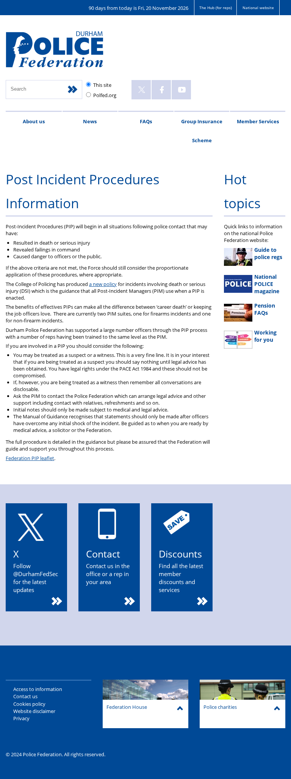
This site (102, 85)
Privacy (21, 718)
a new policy (103, 284)
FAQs (146, 121)
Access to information (37, 689)
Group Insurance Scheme (201, 131)
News (90, 121)
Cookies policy (29, 703)
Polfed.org (104, 95)
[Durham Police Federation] (63, 52)
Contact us (25, 696)
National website (258, 7)
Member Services (258, 121)
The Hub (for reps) (215, 7)
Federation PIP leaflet (30, 458)
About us (34, 121)
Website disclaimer (34, 711)
